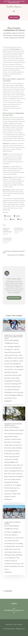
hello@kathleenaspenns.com (14, 611)
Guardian (5, 154)
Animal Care (6, 143)
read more (8, 401)
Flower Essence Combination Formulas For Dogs (7, 230)
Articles (9, 35)
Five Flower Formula (14, 49)
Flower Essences (19, 35)
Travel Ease (5, 166)
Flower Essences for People (14, 430)
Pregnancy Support (7, 177)
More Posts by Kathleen (14, 297)
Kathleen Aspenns (12, 33)
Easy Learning (6, 189)
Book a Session (14, 17)
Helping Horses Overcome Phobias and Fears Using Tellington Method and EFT (13, 336)
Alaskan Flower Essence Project (14, 134)
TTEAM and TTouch (11, 343)
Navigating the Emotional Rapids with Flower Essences (13, 424)
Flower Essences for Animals (14, 38)
